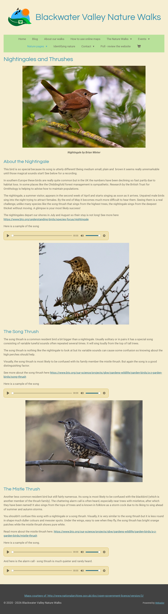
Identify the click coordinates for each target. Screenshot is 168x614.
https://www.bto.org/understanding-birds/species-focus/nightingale (46, 219)
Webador (159, 603)
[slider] (41, 235)
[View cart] (139, 46)
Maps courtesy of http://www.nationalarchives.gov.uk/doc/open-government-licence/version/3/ (84, 595)
